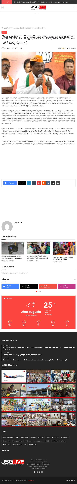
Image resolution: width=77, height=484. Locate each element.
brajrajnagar (24, 437)
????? (9, 28)
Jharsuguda (6, 441)
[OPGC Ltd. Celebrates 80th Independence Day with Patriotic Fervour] (14, 405)
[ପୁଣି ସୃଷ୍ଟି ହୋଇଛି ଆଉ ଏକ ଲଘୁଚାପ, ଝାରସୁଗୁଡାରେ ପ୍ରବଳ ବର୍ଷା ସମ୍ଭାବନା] (13, 248)
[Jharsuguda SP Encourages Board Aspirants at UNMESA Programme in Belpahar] (14, 419)
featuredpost (64, 437)
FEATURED (55, 437)
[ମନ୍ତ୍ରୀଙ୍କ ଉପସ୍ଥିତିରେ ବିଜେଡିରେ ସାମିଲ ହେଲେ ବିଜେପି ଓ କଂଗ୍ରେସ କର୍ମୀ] (38, 248)
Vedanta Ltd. (6, 444)
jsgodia (7, 48)
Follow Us (5, 450)
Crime (48, 437)
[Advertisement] (38, 19)
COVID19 (40, 437)
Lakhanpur (28, 441)
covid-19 (32, 437)
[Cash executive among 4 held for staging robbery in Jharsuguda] (63, 376)
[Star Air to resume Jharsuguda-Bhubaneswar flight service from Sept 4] (14, 376)
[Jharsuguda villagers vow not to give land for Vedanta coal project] (63, 391)
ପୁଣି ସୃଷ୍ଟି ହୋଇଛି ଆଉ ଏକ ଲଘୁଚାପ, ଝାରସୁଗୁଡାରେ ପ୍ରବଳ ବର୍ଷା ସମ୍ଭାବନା (12, 257)
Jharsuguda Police (17, 441)
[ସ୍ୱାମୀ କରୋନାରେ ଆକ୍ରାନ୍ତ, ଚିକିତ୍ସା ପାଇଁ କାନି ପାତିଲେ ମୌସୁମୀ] (64, 248)
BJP (17, 437)
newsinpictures (38, 441)
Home (5, 28)
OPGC (47, 441)
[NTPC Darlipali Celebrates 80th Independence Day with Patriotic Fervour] (38, 405)
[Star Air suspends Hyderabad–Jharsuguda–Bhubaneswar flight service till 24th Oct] (38, 391)
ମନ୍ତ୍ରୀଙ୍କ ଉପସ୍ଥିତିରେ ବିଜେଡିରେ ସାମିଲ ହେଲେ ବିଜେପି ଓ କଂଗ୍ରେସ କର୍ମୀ (37, 257)
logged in (13, 273)
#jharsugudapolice (8, 437)
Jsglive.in (31, 480)
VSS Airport (32, 444)
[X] (37, 472)
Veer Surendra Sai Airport (19, 444)
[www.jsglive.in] (38, 8)
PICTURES (55, 441)
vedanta (63, 441)
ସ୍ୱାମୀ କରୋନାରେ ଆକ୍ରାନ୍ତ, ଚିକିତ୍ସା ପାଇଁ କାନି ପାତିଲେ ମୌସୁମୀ (63, 258)
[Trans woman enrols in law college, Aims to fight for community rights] (14, 391)
